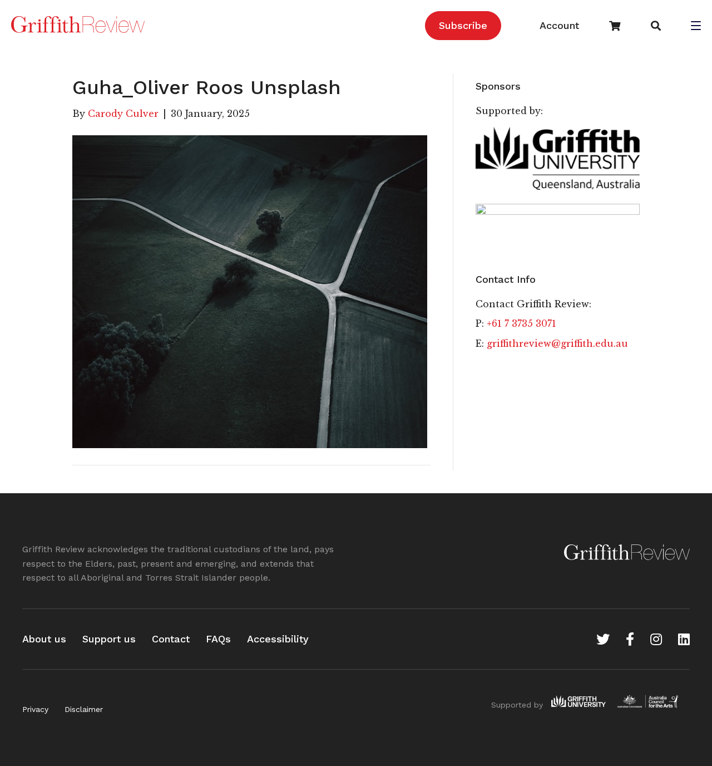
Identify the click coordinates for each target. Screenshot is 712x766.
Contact (171, 639)
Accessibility (278, 639)
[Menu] (696, 26)
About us (44, 639)
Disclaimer (84, 709)
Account (559, 25)
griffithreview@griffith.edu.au (557, 343)
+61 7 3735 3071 (521, 323)
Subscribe (463, 25)
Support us (109, 639)
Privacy (35, 709)
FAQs (218, 639)
